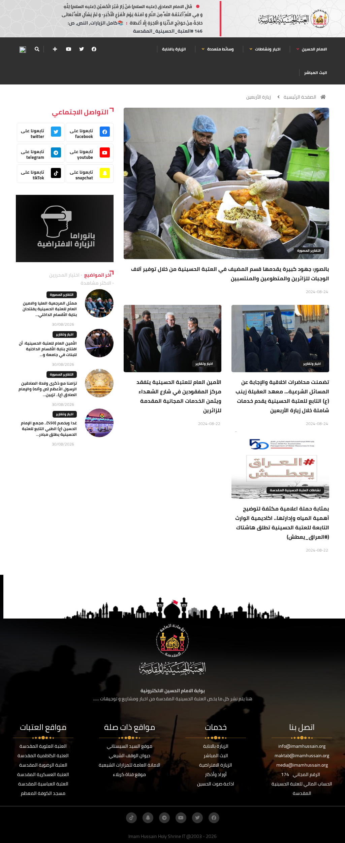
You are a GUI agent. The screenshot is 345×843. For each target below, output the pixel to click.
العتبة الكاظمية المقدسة (43, 755)
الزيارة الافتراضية (215, 765)
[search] (36, 49)
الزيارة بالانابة (174, 49)
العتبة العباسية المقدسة (43, 783)
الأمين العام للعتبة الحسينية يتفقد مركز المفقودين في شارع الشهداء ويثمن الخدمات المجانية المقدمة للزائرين (178, 396)
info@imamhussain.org (301, 746)
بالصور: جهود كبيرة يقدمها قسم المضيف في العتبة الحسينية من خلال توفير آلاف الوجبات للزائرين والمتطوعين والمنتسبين (230, 273)
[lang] (22, 49)
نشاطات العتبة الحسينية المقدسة (295, 490)
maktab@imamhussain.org (302, 755)
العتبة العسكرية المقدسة (43, 774)
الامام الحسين (314, 49)
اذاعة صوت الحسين (215, 783)
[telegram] (164, 817)
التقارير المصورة (309, 250)
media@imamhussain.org (302, 765)
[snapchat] (148, 817)
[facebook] (94, 49)
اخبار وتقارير (312, 363)
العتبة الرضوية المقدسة (43, 765)
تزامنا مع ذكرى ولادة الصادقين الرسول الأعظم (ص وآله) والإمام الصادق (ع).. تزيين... (48, 388)
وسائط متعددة (220, 49)
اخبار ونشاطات (267, 49)
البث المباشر (315, 72)
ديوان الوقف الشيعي (129, 755)
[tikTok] (131, 817)
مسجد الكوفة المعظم (43, 793)
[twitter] (81, 49)
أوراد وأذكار (216, 774)
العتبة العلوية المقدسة (43, 746)
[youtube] (69, 49)
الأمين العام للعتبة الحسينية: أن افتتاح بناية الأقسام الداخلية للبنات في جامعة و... (48, 348)
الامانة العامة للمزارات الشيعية (129, 765)
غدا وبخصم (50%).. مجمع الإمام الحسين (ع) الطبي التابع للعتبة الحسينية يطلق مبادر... (49, 428)
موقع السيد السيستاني (129, 746)
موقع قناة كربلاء (129, 774)
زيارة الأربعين (258, 97)
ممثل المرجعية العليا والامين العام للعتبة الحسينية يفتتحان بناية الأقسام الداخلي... (50, 308)
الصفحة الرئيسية (300, 97)
